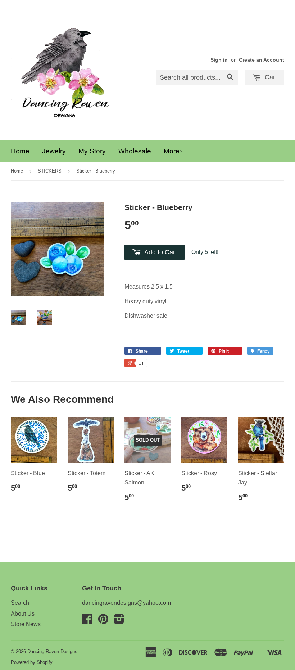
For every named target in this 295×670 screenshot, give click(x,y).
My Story (92, 151)
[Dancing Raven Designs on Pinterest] (103, 621)
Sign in (219, 60)
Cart (270, 77)
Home (20, 151)
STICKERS (50, 171)
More (172, 151)
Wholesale (134, 151)
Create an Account (261, 60)
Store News (26, 624)
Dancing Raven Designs (52, 651)
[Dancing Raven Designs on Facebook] (87, 621)
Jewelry (54, 151)
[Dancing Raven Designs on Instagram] (119, 621)
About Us (23, 614)
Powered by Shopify (32, 662)
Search (20, 603)
